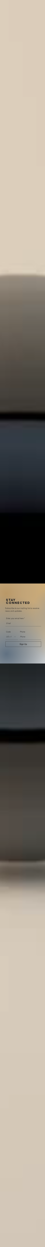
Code (8, 632)
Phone (22, 632)
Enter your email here (15, 618)
